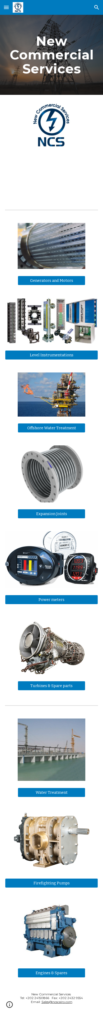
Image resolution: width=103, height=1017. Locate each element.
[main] (51, 55)
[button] (6, 7)
